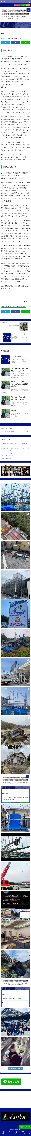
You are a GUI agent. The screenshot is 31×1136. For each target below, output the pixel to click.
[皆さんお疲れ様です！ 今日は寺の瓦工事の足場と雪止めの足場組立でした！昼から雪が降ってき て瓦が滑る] (15, 964)
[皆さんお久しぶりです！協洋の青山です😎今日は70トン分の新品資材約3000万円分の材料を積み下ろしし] (15, 876)
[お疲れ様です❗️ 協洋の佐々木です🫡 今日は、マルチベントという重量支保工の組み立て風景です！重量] (15, 526)
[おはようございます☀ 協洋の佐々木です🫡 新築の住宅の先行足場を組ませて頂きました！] (15, 497)
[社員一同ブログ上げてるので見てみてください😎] (15, 789)
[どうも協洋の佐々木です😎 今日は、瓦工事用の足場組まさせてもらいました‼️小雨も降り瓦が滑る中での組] (15, 643)
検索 (27, 432)
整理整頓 (13, 410)
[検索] (29, 1)
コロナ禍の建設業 (16, 356)
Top (3, 33)
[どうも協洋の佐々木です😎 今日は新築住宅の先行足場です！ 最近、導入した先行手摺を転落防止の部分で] (15, 701)
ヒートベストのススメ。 (8, 453)
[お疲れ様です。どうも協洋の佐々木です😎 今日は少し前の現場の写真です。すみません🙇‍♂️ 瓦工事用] (15, 730)
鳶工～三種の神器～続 (7, 455)
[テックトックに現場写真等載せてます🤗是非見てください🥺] (15, 847)
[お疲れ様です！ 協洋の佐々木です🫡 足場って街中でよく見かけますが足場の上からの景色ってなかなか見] (15, 555)
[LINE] (25, 42)
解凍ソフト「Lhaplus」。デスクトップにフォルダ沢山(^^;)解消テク (20, 384)
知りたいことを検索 (6, 429)
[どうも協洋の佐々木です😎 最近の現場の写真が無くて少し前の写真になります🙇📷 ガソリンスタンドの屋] (15, 672)
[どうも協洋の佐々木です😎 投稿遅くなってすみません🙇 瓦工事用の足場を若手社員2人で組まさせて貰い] (15, 759)
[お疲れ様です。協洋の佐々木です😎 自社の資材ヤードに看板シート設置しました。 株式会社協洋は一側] (15, 613)
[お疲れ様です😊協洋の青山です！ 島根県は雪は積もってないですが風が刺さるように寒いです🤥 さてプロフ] (15, 993)
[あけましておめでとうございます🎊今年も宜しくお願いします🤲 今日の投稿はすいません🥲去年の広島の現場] (15, 1051)
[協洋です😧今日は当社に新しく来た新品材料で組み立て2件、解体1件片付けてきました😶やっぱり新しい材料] (15, 818)
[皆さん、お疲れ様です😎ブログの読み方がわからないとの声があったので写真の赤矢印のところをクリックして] (15, 905)
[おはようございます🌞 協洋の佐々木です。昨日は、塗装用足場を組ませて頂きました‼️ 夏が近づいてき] (15, 584)
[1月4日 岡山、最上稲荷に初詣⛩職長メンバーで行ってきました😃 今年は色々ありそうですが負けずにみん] (15, 1022)
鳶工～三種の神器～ (6, 458)
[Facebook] (15, 42)
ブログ (9, 33)
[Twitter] (5, 42)
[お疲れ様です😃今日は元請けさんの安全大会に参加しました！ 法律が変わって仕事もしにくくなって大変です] (15, 934)
